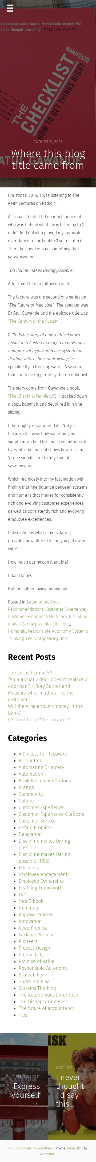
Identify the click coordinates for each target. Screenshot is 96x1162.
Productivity (31, 955)
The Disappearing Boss (47, 638)
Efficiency (61, 624)
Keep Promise (33, 928)
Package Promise (36, 935)
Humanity (17, 631)
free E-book (31, 901)
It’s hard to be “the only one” (39, 720)
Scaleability (31, 975)
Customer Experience (65, 609)
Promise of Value (36, 961)
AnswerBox (47, 1154)
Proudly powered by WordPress (31, 1148)
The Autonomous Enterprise (48, 995)
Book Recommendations (45, 781)
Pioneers (28, 941)
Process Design (34, 948)
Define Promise (35, 828)
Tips (23, 1015)
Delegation (30, 834)
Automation (37, 602)
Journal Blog (75, 1148)
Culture (26, 801)
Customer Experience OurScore (37, 616)
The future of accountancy (46, 1008)
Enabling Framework (40, 888)
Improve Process (36, 915)
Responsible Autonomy (49, 631)
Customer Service (37, 821)
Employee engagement (43, 874)
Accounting (30, 761)
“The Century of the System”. (34, 321)
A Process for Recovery (43, 754)
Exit (22, 894)
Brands (26, 787)
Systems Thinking (37, 988)
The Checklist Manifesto (32, 396)
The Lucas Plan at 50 (30, 673)
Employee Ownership (41, 881)
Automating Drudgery (41, 767)
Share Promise (34, 981)
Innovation (30, 921)
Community (31, 794)
